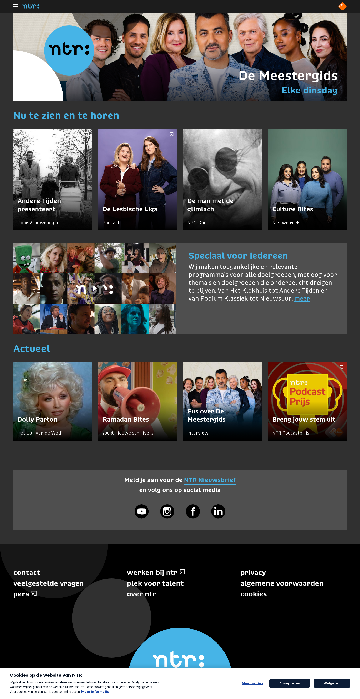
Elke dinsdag (309, 90)
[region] (94, 288)
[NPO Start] (342, 9)
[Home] (30, 7)
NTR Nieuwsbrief (210, 480)
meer (302, 299)
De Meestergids (288, 75)
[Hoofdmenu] (15, 6)
